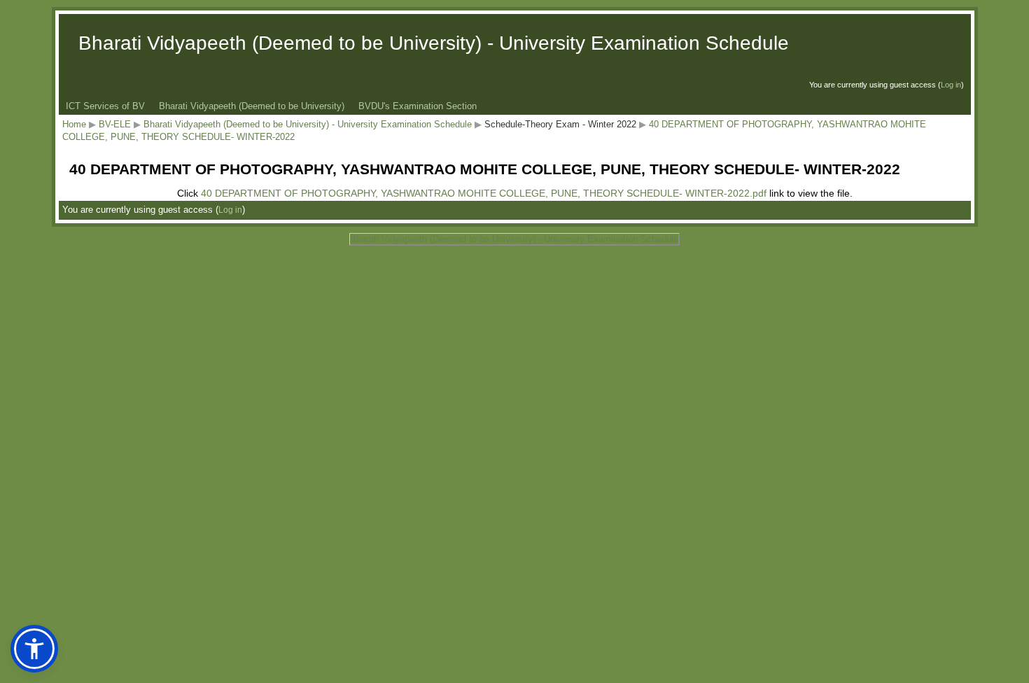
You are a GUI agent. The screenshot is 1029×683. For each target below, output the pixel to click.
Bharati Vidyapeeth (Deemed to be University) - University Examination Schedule (308, 124)
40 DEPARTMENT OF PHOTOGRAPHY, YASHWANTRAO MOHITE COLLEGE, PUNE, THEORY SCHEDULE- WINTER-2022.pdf (483, 193)
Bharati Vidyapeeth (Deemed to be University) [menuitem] (251, 106)
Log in (951, 84)
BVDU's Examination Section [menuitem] (417, 106)
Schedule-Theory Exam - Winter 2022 (560, 124)
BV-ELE (115, 124)
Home (74, 124)
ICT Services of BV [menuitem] (105, 106)
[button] (34, 648)
